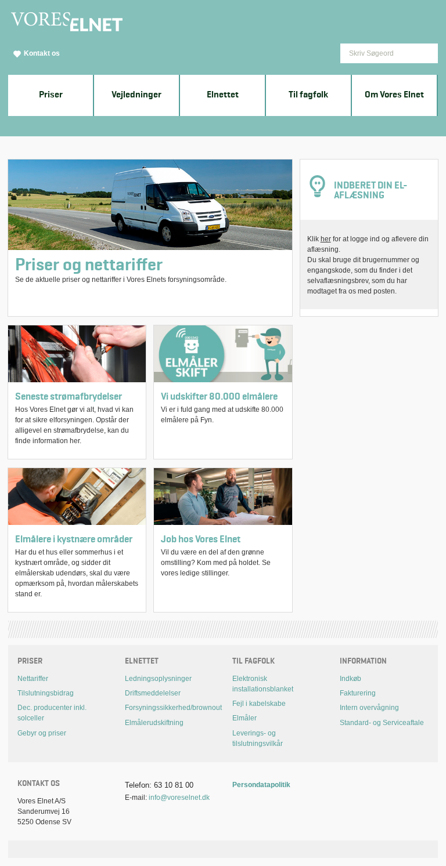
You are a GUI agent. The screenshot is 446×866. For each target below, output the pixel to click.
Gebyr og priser (41, 733)
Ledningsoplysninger (158, 679)
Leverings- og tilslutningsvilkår (257, 738)
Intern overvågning (369, 708)
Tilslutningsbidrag (45, 693)
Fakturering (358, 693)
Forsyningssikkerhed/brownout (169, 708)
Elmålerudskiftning (154, 723)
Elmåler (244, 718)
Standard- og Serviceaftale (382, 723)
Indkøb (350, 679)
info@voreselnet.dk (179, 797)
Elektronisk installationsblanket (262, 684)
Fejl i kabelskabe (259, 704)
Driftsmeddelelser (153, 693)
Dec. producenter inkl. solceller (52, 713)
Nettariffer (32, 679)
